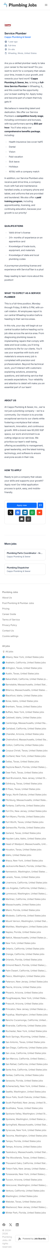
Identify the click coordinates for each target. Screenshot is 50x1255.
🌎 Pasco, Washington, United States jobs (23, 976)
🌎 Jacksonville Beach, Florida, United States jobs (25, 866)
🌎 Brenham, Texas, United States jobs (22, 706)
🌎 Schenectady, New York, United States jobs (25, 1086)
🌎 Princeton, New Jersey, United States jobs (25, 1009)
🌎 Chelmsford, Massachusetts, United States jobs (25, 739)
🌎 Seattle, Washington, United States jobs (24, 1091)
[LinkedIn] (25, 512)
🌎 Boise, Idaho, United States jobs (20, 701)
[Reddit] (39, 512)
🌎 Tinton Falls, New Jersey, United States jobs (25, 1168)
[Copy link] (28, 519)
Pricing (5, 608)
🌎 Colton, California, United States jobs (23, 745)
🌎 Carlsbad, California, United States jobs (24, 728)
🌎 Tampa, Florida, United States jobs (21, 1141)
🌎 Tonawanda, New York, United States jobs (25, 1174)
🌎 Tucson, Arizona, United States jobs (22, 1179)
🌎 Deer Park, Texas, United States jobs (22, 772)
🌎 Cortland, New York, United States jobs (24, 756)
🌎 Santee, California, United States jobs (23, 1075)
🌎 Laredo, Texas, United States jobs (21, 877)
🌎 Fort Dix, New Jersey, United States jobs (24, 811)
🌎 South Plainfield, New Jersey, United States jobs (25, 1102)
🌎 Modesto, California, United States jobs (24, 915)
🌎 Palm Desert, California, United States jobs (25, 970)
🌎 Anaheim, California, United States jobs (24, 662)
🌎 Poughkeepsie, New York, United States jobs (25, 998)
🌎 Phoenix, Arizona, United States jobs (22, 992)
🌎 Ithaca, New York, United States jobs (22, 860)
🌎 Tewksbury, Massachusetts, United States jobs (25, 1152)
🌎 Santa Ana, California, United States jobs (24, 1069)
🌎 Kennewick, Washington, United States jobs (25, 871)
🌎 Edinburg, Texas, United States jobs (22, 783)
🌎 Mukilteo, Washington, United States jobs (25, 926)
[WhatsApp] (32, 512)
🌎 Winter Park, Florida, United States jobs (24, 1212)
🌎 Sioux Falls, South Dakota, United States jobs (25, 1097)
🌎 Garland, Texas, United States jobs (21, 833)
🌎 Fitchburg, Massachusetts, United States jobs (25, 800)
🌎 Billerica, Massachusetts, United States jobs (25, 690)
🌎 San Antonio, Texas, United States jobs (23, 1042)
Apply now (22, 505)
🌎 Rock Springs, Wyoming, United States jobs (25, 1036)
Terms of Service (11, 619)
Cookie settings (10, 636)
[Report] (40, 505)
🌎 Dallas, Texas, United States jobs (20, 761)
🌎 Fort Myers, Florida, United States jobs (23, 816)
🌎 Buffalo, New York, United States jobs (23, 712)
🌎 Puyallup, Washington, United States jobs (25, 1014)
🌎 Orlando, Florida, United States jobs (22, 959)
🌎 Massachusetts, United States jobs (21, 904)
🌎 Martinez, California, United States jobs (24, 899)
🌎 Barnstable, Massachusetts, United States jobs (25, 684)
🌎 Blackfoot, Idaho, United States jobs (22, 695)
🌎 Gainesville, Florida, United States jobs (23, 827)
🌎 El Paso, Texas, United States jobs (21, 789)
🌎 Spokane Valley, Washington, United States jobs (25, 1113)
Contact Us (8, 630)
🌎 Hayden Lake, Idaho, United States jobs (24, 838)
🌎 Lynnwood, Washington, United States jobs (25, 893)
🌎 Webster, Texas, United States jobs (21, 1201)
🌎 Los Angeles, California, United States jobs (25, 888)
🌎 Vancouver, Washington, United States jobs (25, 1185)
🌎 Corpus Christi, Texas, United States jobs (25, 750)
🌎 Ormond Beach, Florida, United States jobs (25, 965)
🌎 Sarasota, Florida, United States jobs (22, 1080)
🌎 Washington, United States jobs (20, 1196)
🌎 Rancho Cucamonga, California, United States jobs (25, 1020)
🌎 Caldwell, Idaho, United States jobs (21, 717)
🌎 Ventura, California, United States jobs (23, 1190)
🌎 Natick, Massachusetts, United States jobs (25, 937)
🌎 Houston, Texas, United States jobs (21, 849)
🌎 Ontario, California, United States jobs (23, 948)
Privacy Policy (9, 625)
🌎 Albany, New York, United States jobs (23, 657)
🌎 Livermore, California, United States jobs (24, 882)
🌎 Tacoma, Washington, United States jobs (24, 1135)
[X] (10, 512)
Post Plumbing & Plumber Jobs (18, 603)
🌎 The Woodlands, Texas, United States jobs (25, 1157)
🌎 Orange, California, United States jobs (23, 954)
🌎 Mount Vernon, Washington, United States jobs (25, 921)
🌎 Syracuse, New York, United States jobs (24, 1130)
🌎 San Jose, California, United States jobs (24, 1053)
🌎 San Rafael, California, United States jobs (25, 1064)
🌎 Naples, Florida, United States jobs (21, 932)
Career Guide (9, 614)
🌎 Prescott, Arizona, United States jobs (22, 1003)
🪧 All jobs (7, 651)
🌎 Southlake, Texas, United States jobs (22, 1108)
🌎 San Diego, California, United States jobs (24, 1047)
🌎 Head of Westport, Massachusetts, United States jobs (25, 844)
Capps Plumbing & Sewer (17, 37)
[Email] (21, 519)
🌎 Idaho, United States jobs (16, 855)
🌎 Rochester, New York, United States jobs (24, 1031)
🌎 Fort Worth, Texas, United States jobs (22, 822)
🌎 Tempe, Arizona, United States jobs (22, 1146)
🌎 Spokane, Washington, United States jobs (25, 1119)
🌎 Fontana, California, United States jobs (23, 805)
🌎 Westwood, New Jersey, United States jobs (25, 1207)
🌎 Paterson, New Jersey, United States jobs (25, 981)
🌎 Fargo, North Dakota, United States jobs (24, 794)
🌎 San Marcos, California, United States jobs (25, 1058)
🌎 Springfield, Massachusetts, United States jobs (25, 1124)
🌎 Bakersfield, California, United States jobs (25, 679)
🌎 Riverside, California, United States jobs (24, 1025)
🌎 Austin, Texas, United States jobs (20, 673)
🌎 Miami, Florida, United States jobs (21, 910)
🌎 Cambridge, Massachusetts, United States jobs (25, 723)
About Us (7, 597)
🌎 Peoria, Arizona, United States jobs (21, 987)
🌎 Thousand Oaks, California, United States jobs (25, 1163)
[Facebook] (18, 512)
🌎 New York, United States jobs (19, 943)
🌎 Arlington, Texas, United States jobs (22, 668)
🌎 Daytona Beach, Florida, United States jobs (25, 767)
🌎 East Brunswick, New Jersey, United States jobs (25, 778)
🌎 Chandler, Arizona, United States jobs (23, 734)
